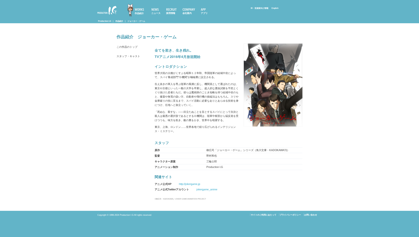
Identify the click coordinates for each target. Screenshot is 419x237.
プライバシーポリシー (290, 215)
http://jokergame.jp (189, 184)
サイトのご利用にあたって (263, 215)
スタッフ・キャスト (128, 56)
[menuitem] (137, 10)
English (275, 8)
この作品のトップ (127, 47)
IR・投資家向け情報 (259, 8)
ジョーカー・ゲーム (136, 21)
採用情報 (170, 13)
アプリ (204, 13)
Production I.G (104, 21)
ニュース (156, 13)
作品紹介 (139, 13)
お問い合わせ (310, 215)
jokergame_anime (206, 189)
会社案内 (187, 13)
